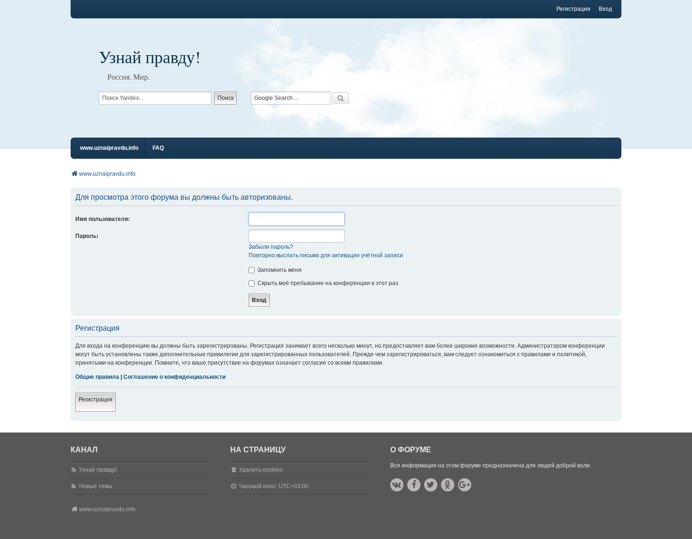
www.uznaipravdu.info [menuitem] (109, 148)
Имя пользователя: (102, 219)
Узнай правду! (150, 56)
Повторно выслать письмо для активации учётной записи (326, 255)
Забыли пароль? (271, 247)
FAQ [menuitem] (158, 148)
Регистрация (96, 399)
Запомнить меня (279, 270)
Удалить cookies (260, 469)
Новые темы (96, 486)
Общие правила (97, 377)
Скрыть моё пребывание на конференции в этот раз (327, 283)
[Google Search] (340, 98)
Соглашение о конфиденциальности (174, 377)
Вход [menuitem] (605, 9)
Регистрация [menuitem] (573, 9)
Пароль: (86, 236)
